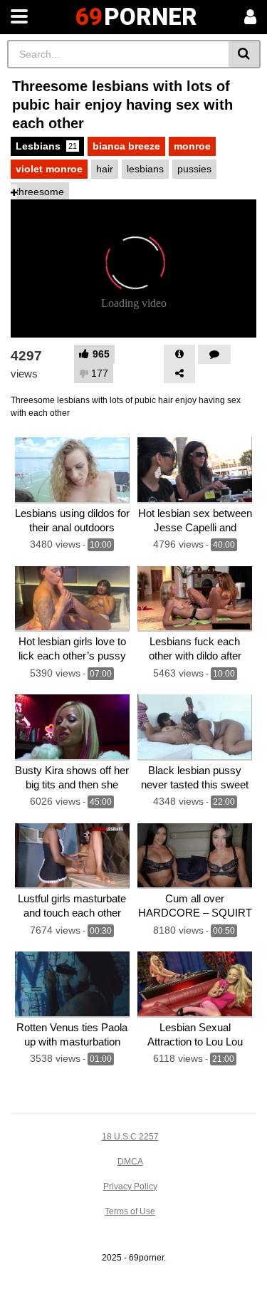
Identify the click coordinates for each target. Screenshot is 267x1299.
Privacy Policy (130, 1186)
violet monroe (49, 168)
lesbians (145, 168)
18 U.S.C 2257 (130, 1137)
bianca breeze (126, 146)
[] (245, 54)
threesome (40, 191)
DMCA (130, 1162)
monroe (192, 146)
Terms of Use (130, 1211)
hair (104, 168)
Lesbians (46, 146)
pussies (194, 168)
